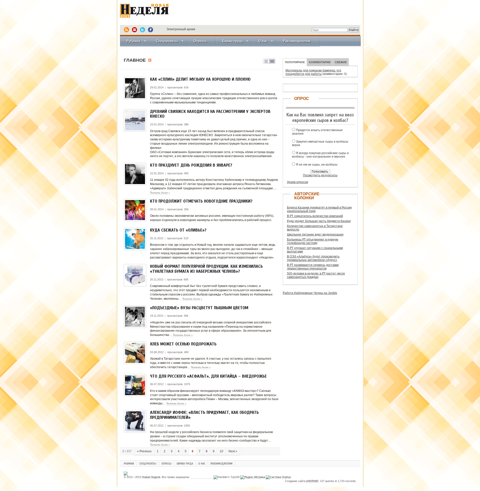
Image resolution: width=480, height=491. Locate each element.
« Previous (144, 451)
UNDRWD (312, 481)
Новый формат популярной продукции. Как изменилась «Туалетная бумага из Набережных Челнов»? (206, 269)
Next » (232, 451)
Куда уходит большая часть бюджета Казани (319, 221)
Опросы (200, 41)
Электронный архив (180, 29)
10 (221, 451)
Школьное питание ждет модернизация (315, 234)
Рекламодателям (296, 41)
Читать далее (160, 192)
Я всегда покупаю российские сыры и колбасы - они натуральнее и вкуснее (320, 154)
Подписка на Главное (149, 60)
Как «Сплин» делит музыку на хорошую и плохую (200, 79)
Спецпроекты (167, 41)
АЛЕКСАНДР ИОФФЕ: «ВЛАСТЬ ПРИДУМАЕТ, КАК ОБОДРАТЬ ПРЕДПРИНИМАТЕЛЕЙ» (204, 415)
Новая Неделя (151, 14)
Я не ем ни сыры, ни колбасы (317, 164)
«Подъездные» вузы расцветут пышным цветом (199, 307)
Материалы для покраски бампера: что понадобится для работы (313, 72)
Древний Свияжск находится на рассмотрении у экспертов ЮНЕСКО (210, 114)
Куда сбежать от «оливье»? (178, 230)
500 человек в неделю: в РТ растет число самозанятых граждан (316, 275)
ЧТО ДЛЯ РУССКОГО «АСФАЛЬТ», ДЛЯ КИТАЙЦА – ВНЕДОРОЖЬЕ (208, 376)
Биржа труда (232, 41)
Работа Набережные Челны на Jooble (310, 293)
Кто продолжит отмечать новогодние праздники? (201, 201)
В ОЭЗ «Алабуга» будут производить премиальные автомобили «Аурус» (313, 258)
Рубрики (133, 41)
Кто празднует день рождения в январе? (191, 165)
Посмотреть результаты (320, 175)
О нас (262, 41)
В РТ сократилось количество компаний (315, 216)
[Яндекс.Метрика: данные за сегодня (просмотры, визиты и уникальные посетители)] (252, 477)
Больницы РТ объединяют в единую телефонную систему (312, 241)
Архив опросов (297, 182)
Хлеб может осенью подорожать (183, 344)
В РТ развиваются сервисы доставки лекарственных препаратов (313, 266)
